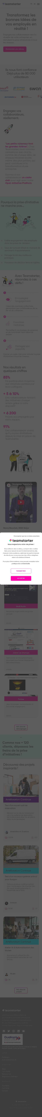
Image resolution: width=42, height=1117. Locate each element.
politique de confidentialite (21, 563)
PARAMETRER (21, 571)
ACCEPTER (21, 578)
